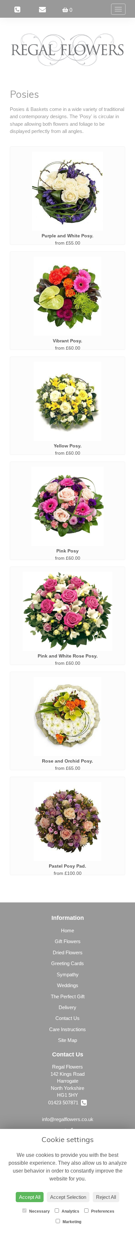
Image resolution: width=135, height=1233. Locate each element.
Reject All (106, 1197)
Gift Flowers (68, 941)
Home (67, 930)
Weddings (67, 985)
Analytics (70, 1211)
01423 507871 (64, 1102)
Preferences (102, 1211)
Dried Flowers (68, 952)
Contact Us (67, 1018)
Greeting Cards (67, 963)
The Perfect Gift (68, 996)
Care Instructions (67, 1029)
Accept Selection (68, 1197)
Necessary (39, 1211)
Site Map (67, 1040)
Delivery (67, 1007)
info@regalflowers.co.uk (67, 1119)
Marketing (71, 1222)
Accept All (29, 1197)
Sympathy (68, 974)
